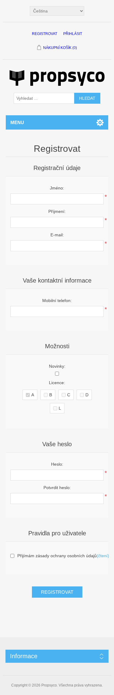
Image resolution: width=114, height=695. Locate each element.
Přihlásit (72, 34)
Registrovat (44, 34)
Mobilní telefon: (57, 300)
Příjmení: (57, 211)
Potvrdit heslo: (57, 487)
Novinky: (57, 366)
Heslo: (57, 464)
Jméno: (57, 188)
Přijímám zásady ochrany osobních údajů (57, 555)
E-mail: (57, 234)
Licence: (57, 382)
